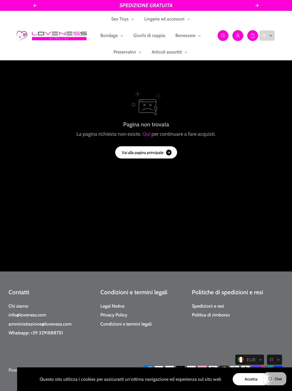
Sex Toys (120, 19)
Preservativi (125, 52)
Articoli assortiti (167, 52)
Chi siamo (18, 306)
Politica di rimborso (211, 315)
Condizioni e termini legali (133, 292)
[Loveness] (51, 35)
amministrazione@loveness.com (40, 324)
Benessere (185, 35)
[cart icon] (252, 35)
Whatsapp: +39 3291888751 (36, 333)
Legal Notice (112, 306)
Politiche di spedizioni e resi (227, 292)
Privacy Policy (113, 315)
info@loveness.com (27, 315)
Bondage (109, 35)
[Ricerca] (223, 35)
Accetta (251, 379)
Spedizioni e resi (208, 306)
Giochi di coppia (149, 35)
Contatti (19, 292)
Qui (146, 134)
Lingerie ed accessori (165, 19)
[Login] (237, 35)
